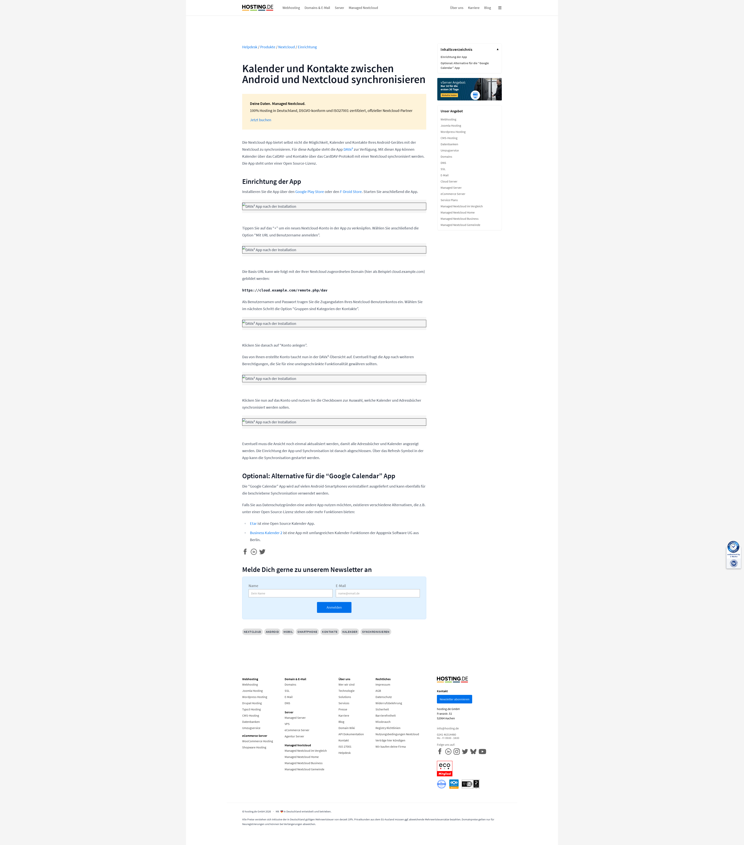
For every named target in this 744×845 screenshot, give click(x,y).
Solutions (344, 697)
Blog (341, 722)
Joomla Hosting (451, 125)
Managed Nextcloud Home (458, 212)
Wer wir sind (346, 684)
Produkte (267, 46)
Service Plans (449, 200)
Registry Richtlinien (387, 728)
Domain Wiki (346, 728)
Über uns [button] (456, 7)
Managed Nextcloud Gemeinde (460, 225)
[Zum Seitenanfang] (19, 826)
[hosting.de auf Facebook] (441, 751)
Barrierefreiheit (385, 715)
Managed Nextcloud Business (460, 219)
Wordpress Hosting (453, 132)
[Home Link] (257, 8)
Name (253, 585)
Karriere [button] (474, 7)
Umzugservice (450, 150)
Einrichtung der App (454, 57)
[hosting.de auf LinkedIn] (449, 751)
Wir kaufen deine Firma (390, 746)
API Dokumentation (351, 734)
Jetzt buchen (260, 119)
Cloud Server (449, 181)
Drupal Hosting (252, 703)
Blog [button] (487, 7)
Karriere (343, 715)
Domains (446, 156)
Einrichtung (307, 46)
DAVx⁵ (348, 149)
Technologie (346, 691)
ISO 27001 (344, 746)
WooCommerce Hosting (257, 741)
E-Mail (341, 585)
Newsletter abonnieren (454, 699)
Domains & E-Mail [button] (317, 7)
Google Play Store (309, 191)
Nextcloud (286, 46)
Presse (342, 709)
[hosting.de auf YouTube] (474, 751)
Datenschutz (383, 697)
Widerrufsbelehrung (388, 703)
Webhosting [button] (291, 7)
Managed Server (451, 187)
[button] (500, 7)
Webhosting (448, 119)
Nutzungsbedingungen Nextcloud (397, 734)
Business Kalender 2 (266, 532)
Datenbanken (449, 144)
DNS (443, 163)
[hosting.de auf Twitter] (466, 751)
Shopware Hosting (254, 747)
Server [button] (339, 7)
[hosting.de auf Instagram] (458, 751)
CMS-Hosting (449, 138)
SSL (443, 169)
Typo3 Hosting (251, 709)
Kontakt (343, 740)
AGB (378, 691)
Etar (253, 523)
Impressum (382, 684)
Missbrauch (383, 722)
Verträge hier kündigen (390, 740)
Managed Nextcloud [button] (363, 7)
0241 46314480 (448, 736)
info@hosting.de (448, 728)
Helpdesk (249, 46)
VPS (287, 724)
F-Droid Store (351, 191)
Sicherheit (382, 709)
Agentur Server (294, 736)
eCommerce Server (453, 194)
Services (343, 703)
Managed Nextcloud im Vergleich (462, 206)
